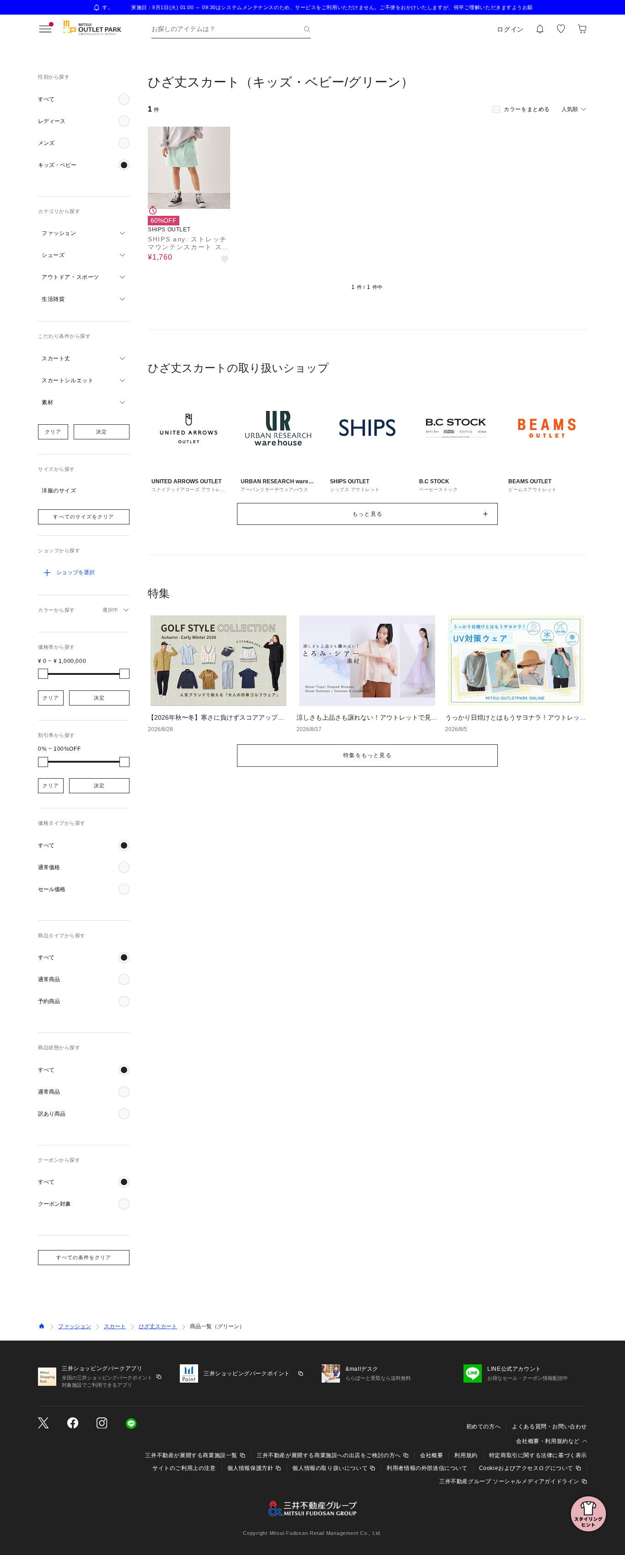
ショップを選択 (75, 572)
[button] (83, 99)
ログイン (510, 29)
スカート (115, 1326)
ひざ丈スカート (158, 1326)
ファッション (74, 1326)
